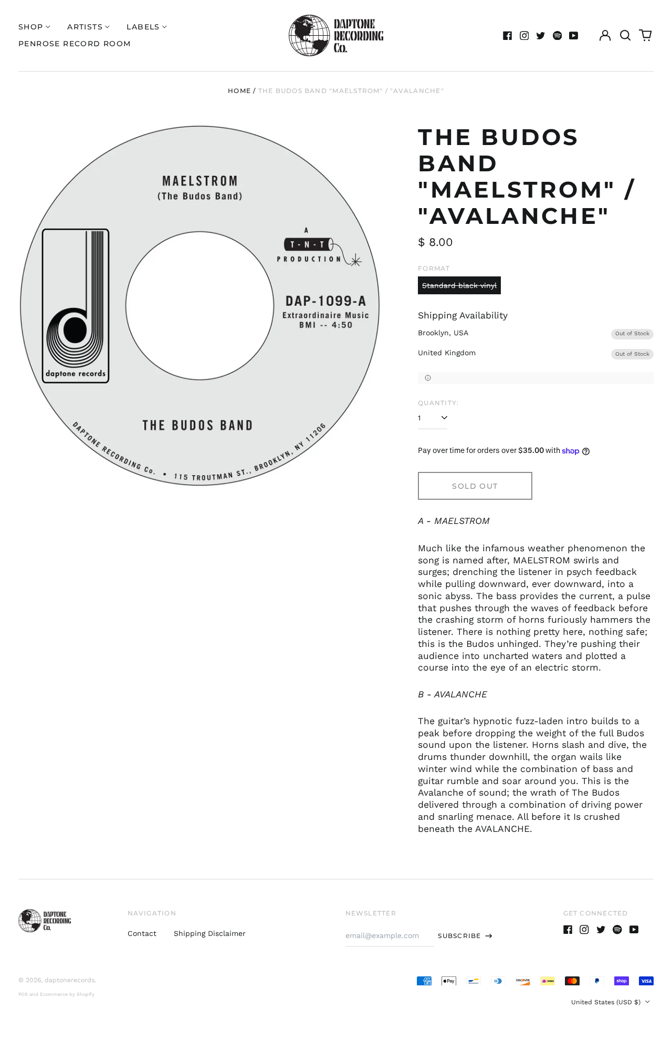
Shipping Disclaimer (210, 933)
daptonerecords (69, 980)
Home (239, 91)
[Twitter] (540, 35)
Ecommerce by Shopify (67, 994)
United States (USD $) (607, 1002)
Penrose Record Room (74, 43)
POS (23, 994)
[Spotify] (557, 35)
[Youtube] (574, 35)
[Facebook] (507, 35)
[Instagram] (524, 35)
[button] (625, 35)
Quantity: (438, 403)
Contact (142, 933)
